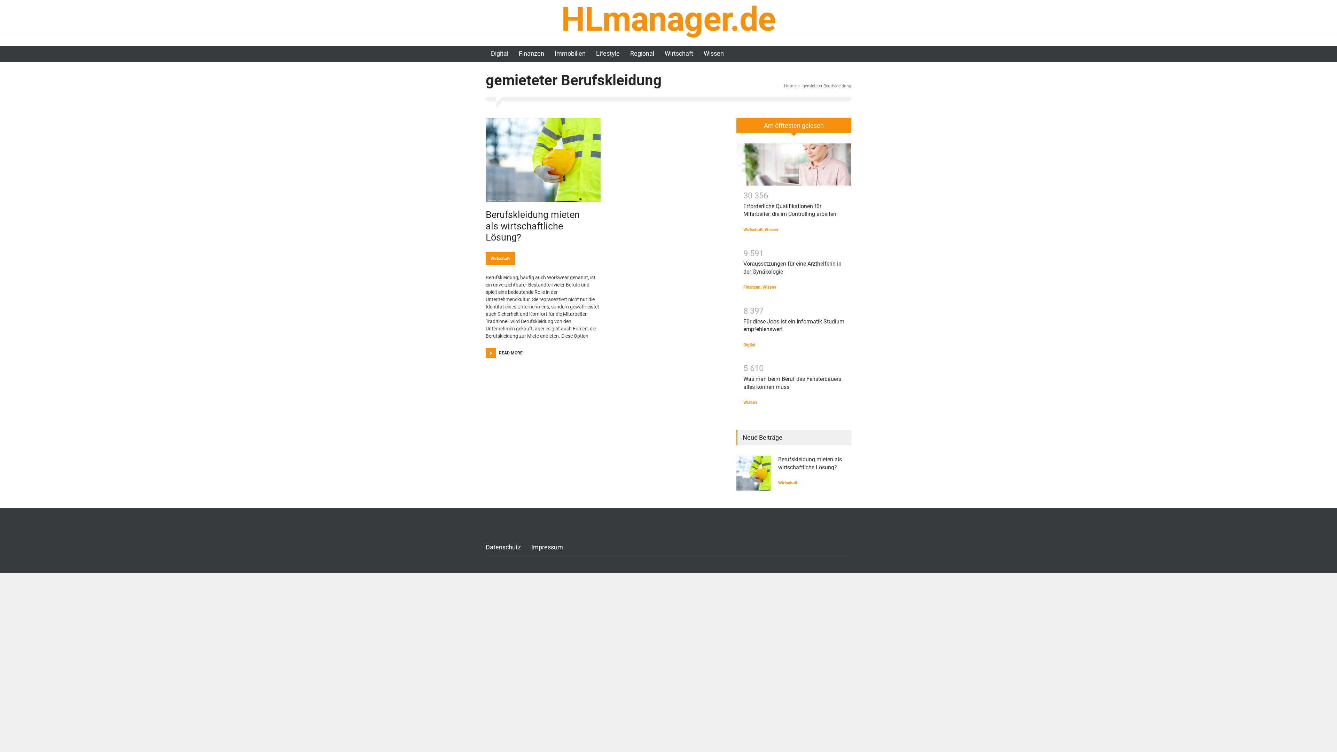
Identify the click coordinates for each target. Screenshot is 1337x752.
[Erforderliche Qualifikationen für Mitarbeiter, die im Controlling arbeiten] (793, 164)
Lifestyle (608, 53)
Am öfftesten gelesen (794, 125)
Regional (642, 53)
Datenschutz (503, 547)
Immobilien (570, 53)
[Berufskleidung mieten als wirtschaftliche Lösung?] (543, 160)
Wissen (714, 53)
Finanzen (531, 53)
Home (790, 86)
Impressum (547, 547)
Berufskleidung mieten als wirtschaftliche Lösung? (533, 226)
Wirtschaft (679, 53)
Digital (499, 53)
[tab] (793, 128)
